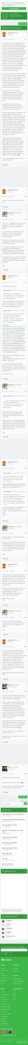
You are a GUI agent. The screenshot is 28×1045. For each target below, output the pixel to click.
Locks (14, 992)
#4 (25, 282)
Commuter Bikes (5, 1004)
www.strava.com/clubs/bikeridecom (12, 911)
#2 (25, 196)
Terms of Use (10, 1041)
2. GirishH (8, 924)
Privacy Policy (3, 1041)
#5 (25, 391)
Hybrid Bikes (4, 1002)
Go (25, 803)
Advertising (3, 980)
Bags (14, 999)
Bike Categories (15, 14)
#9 (25, 617)
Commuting (5, 16)
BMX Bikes (3, 1021)
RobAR (10, 685)
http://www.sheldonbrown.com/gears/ (12, 326)
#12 (25, 773)
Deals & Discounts (6, 978)
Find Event (15, 968)
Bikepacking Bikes (5, 1009)
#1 (25, 39)
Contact (3, 983)
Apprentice (12, 33)
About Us (3, 968)
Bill (9, 767)
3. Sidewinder (9, 928)
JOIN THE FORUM (14, 8)
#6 (25, 468)
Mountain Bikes (5, 994)
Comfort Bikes (4, 1016)
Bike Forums (5, 14)
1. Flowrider (8, 920)
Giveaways (3, 975)
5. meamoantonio (10, 936)
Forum (2, 973)
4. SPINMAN (8, 932)
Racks (14, 997)
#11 (25, 691)
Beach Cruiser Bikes (6, 1014)
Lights (14, 994)
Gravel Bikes (4, 1011)
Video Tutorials (17, 979)
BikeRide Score (5, 971)
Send (6, 953)
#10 (25, 646)
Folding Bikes (4, 1024)
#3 (25, 219)
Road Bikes (4, 997)
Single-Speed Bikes (6, 1007)
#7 (25, 533)
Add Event (15, 971)
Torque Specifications (18, 981)
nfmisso (11, 213)
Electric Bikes (4, 999)
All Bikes (3, 992)
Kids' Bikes (3, 1019)
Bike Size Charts (17, 984)
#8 (25, 570)
